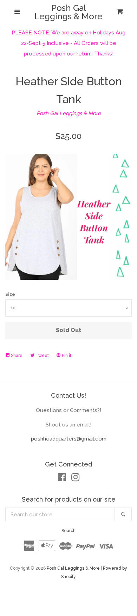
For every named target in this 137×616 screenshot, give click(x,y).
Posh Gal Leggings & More (68, 12)
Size (10, 294)
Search (68, 530)
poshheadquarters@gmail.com (68, 439)
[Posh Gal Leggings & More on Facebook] (62, 479)
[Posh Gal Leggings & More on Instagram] (75, 479)
